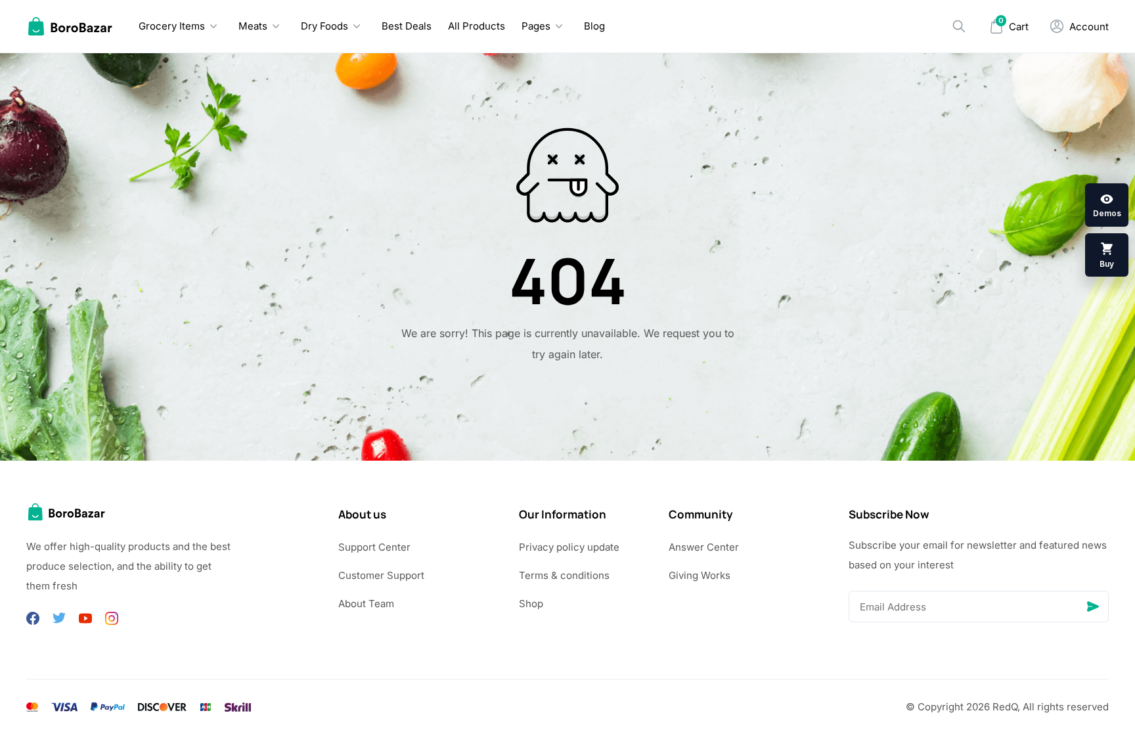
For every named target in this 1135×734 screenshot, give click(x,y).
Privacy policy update (569, 547)
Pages (536, 26)
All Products (476, 26)
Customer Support (381, 575)
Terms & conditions (564, 575)
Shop (531, 603)
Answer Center (704, 547)
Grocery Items (172, 26)
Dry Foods (324, 26)
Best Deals (407, 26)
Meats (252, 26)
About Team (366, 603)
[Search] (959, 26)
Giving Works (699, 575)
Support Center (374, 547)
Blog (594, 26)
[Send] (1093, 606)
